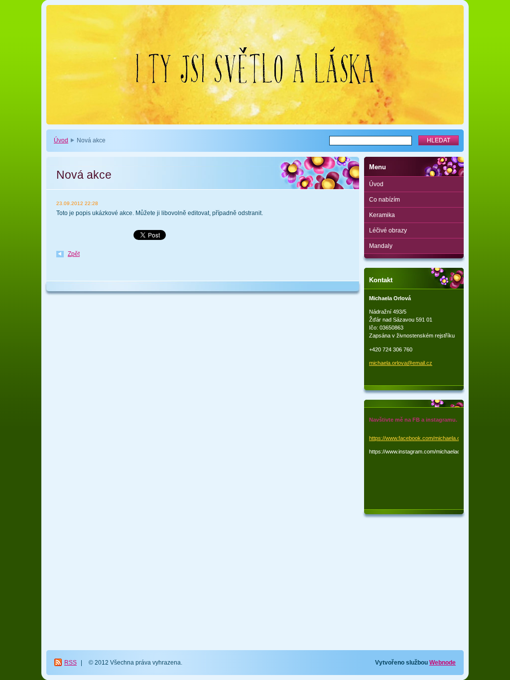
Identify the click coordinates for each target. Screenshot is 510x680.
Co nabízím (384, 199)
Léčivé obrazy (388, 230)
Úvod (61, 140)
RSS (70, 662)
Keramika (382, 215)
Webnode (442, 662)
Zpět (74, 253)
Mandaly (380, 245)
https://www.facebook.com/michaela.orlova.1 (423, 438)
